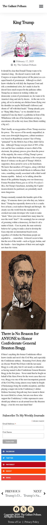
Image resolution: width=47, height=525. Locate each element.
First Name (7, 432)
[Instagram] (30, 509)
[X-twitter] (23, 509)
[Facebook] (16, 509)
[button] (41, 6)
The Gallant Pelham (14, 6)
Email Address (9, 424)
